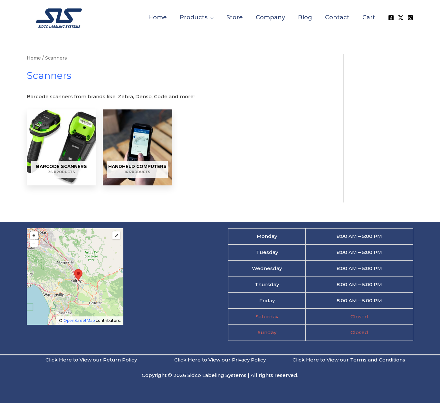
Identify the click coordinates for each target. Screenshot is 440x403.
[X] (401, 18)
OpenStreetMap (79, 320)
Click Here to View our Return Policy (91, 360)
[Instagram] (410, 18)
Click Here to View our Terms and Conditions (348, 360)
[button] (210, 17)
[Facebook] (391, 18)
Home (34, 58)
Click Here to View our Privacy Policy (220, 360)
